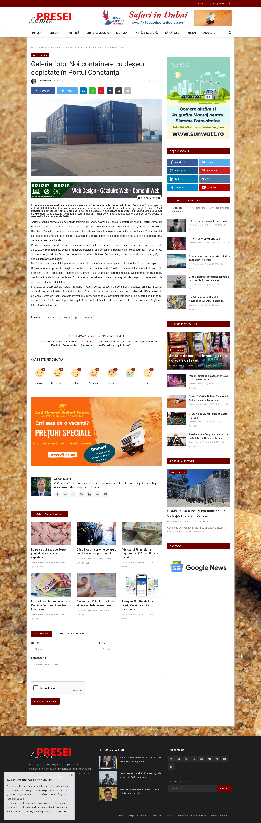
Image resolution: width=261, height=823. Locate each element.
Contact (120, 815)
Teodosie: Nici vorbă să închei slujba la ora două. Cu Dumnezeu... (140, 775)
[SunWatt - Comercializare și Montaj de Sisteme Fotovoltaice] (198, 98)
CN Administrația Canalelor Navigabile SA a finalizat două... (207, 299)
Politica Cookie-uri (219, 815)
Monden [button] (122, 32)
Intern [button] (37, 32)
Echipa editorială (137, 815)
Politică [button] (73, 32)
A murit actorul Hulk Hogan (204, 238)
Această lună (198, 207)
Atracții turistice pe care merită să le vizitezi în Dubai (208, 377)
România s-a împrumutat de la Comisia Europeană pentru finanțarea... (50, 605)
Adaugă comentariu (45, 701)
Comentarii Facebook (69, 633)
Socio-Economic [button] (98, 32)
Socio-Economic (46, 47)
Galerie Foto (155, 815)
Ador (75, 383)
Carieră (169, 815)
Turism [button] (191, 32)
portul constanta (83, 317)
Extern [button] (55, 32)
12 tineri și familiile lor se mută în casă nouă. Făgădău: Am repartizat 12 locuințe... (68, 343)
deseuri (66, 317)
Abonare (224, 788)
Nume (35, 642)
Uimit (147, 383)
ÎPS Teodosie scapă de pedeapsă (208, 221)
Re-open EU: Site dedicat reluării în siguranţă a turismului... (138, 605)
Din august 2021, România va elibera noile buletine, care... (95, 603)
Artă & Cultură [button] (147, 32)
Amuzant (94, 383)
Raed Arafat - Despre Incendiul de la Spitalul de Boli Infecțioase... (208, 436)
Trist (129, 383)
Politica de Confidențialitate (191, 815)
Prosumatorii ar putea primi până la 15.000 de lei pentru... (209, 258)
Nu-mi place (57, 383)
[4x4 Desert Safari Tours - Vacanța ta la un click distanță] (167, 18)
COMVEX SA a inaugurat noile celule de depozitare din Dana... (196, 513)
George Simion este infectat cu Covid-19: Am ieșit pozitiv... (140, 791)
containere (51, 317)
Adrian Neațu (44, 80)
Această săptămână (178, 209)
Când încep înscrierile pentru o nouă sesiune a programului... (96, 551)
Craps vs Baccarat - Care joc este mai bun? (208, 415)
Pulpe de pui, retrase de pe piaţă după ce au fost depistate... (48, 553)
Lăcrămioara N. (38, 562)
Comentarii (41, 633)
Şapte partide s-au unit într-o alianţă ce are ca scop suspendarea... (140, 759)
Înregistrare (218, 3)
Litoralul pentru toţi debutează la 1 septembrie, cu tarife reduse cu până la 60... (128, 343)
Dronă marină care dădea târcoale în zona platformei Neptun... (209, 278)
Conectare (203, 3)
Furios (111, 383)
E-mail (103, 642)
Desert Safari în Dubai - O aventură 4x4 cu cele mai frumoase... (208, 398)
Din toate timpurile (219, 207)
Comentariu (38, 658)
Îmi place (39, 383)
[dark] (230, 3)
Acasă (33, 47)
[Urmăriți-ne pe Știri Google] (198, 566)
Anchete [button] (209, 32)
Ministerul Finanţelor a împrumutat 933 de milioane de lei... (140, 553)
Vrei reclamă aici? (150, 197)
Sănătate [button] (172, 32)
